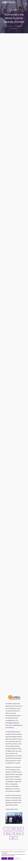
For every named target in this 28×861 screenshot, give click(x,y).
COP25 (9, 703)
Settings (17, 858)
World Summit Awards (14, 732)
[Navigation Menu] (26, 3)
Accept (4, 858)
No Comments (14, 28)
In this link (8, 767)
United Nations (9, 727)
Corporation (13, 10)
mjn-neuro (10, 26)
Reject (10, 858)
